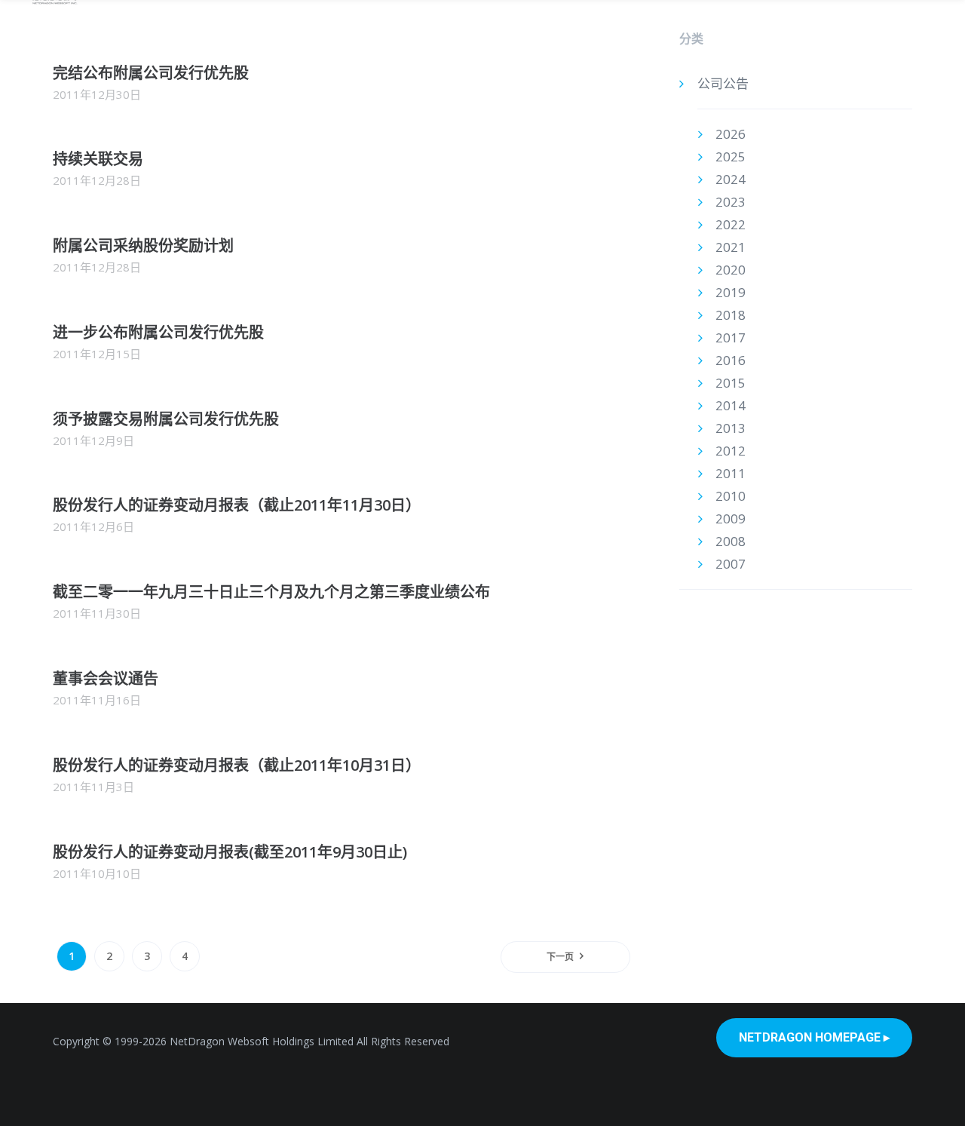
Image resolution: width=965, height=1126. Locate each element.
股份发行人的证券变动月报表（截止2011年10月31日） (237, 765)
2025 (730, 156)
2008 (730, 541)
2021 (730, 247)
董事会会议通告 (105, 678)
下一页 (560, 956)
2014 (730, 405)
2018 (730, 315)
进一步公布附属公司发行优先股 (158, 332)
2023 (730, 201)
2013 (730, 428)
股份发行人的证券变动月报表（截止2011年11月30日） (237, 505)
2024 (730, 179)
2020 (730, 269)
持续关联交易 (98, 159)
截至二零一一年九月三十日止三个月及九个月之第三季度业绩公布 (271, 591)
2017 (730, 337)
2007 (730, 563)
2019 (730, 292)
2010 (730, 496)
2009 (730, 518)
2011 (730, 473)
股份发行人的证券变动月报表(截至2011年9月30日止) (230, 852)
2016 (730, 360)
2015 (730, 382)
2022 (730, 224)
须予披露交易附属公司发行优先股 (166, 419)
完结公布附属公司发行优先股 (151, 73)
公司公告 (723, 83)
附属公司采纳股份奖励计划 (143, 245)
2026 (730, 134)
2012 (730, 450)
